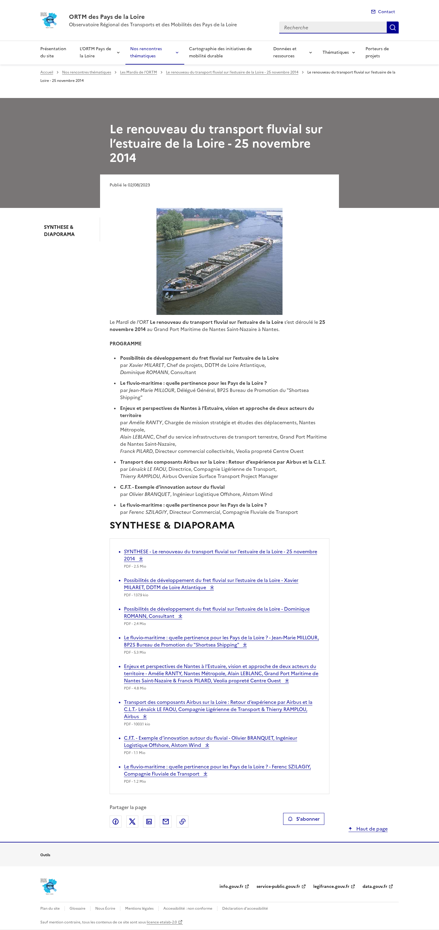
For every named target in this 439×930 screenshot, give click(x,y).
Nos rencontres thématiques (146, 52)
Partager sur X (132, 822)
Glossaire (77, 908)
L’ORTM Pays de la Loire (95, 52)
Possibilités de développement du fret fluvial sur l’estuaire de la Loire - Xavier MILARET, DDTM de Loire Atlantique (211, 584)
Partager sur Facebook (116, 822)
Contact (386, 12)
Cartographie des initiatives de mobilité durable (220, 52)
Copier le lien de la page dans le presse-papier (182, 822)
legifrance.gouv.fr (331, 886)
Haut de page (371, 828)
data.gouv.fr (375, 886)
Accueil (46, 72)
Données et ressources (285, 52)
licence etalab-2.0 (162, 922)
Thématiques (336, 52)
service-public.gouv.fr (278, 886)
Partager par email (166, 822)
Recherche (393, 27)
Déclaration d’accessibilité (245, 908)
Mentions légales (139, 908)
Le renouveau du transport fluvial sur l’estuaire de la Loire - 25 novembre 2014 (232, 72)
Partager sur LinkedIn (149, 822)
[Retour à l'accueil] (48, 886)
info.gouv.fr (231, 886)
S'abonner (308, 818)
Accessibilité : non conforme (187, 908)
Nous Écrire (105, 908)
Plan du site (50, 908)
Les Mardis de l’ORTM (138, 72)
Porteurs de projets (377, 52)
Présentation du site (53, 52)
